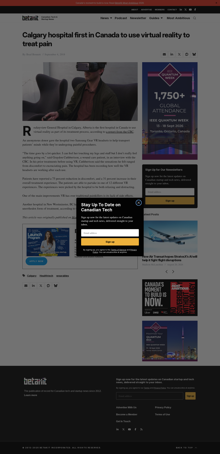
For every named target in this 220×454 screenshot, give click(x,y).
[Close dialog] (138, 202)
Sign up (110, 241)
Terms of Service (118, 250)
